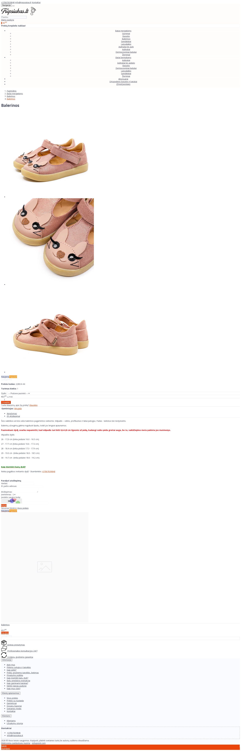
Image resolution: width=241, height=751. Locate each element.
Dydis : (4, 393)
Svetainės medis (14, 708)
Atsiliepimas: (6, 491)
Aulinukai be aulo (126, 46)
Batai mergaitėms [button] (123, 30)
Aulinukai (126, 49)
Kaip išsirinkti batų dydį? (17, 678)
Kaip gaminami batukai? (17, 683)
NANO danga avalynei (16, 686)
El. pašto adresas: (9, 486)
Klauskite (33, 405)
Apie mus (11, 664)
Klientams (6, 716)
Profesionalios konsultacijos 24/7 (22, 651)
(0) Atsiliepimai (13, 416)
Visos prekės (23, 508)
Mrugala (18, 408)
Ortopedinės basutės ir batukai (123, 81)
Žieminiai (126, 54)
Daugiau (5, 633)
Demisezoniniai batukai (126, 52)
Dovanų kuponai (14, 706)
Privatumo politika (15, 675)
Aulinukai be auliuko (126, 63)
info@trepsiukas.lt (23, 2)
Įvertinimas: (6, 494)
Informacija (6, 660)
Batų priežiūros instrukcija (18, 680)
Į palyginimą (6, 379)
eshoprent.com (39, 743)
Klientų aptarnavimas (10, 693)
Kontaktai (36, 2)
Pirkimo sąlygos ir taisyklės (19, 667)
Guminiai (126, 33)
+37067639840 (8, 2)
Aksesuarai (123, 79)
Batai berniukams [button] (123, 57)
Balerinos (126, 38)
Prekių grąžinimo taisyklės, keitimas (23, 672)
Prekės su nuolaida (15, 700)
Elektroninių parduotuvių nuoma (15, 743)
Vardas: (4, 483)
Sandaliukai (126, 41)
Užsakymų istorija (15, 723)
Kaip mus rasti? (13, 688)
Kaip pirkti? (11, 670)
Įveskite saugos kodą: (11, 497)
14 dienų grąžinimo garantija (20, 657)
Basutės (126, 36)
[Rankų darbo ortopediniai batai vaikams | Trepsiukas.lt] (18, 14)
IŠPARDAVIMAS (123, 84)
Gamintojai (12, 703)
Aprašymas (12, 413)
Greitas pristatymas (16, 644)
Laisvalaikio (126, 44)
